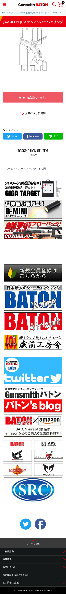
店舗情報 (7, 559)
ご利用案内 (8, 551)
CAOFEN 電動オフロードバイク (31, 12)
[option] (33, 49)
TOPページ (7, 12)
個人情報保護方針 (11, 582)
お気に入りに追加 (35, 113)
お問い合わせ (9, 567)
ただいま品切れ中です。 (33, 97)
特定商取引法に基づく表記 (16, 575)
